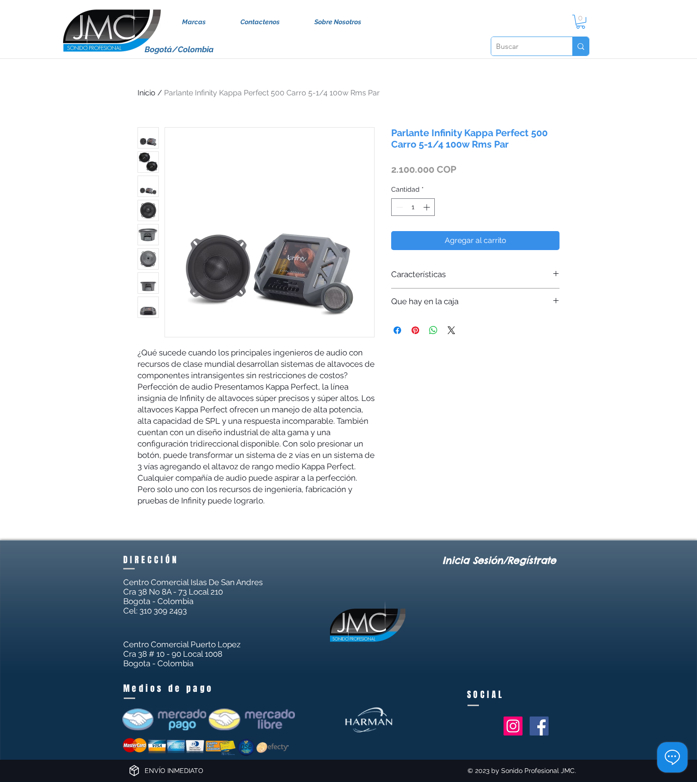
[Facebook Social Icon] (539, 726)
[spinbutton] (413, 207)
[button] (580, 21)
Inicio (147, 92)
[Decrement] (398, 207)
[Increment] (427, 207)
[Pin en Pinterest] (415, 330)
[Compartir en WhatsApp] (433, 330)
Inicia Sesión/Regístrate (499, 560)
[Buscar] (580, 46)
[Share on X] (451, 330)
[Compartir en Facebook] (397, 330)
